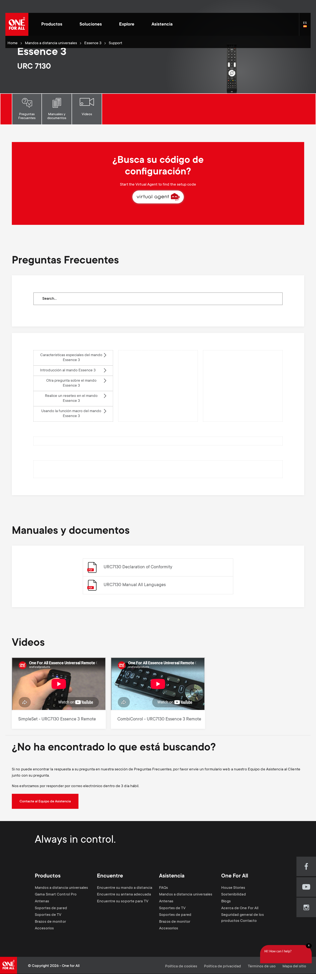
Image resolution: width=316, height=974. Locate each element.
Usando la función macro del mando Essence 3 (71, 413)
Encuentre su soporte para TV (122, 901)
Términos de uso (262, 966)
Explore (126, 24)
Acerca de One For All (239, 908)
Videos (87, 114)
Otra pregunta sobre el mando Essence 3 (71, 383)
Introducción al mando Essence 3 (68, 370)
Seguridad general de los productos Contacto (242, 918)
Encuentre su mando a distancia (124, 888)
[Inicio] (16, 24)
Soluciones (91, 24)
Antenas (42, 901)
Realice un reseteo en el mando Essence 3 (71, 398)
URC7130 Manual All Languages (135, 585)
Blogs (226, 901)
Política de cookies (181, 966)
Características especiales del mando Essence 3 (71, 357)
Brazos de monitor (50, 922)
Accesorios (44, 928)
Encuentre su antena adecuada (124, 894)
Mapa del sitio (294, 966)
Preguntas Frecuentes (26, 116)
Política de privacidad (222, 966)
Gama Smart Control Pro (56, 894)
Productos (51, 24)
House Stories (233, 888)
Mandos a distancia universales (51, 43)
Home (13, 43)
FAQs (163, 888)
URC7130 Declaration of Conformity (138, 567)
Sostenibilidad (233, 894)
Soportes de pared (51, 908)
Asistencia (162, 24)
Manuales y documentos (56, 116)
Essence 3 (92, 43)
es (307, 26)
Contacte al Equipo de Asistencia (45, 801)
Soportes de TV (48, 915)
